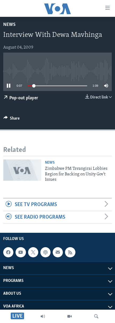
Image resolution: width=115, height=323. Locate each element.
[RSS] (70, 252)
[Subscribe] (58, 252)
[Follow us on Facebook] (8, 252)
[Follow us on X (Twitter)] (33, 252)
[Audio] (43, 316)
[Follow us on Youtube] (21, 252)
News (9, 24)
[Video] (70, 316)
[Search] (96, 316)
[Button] (11, 120)
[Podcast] (45, 252)
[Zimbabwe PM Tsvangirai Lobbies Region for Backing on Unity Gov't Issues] (22, 170)
